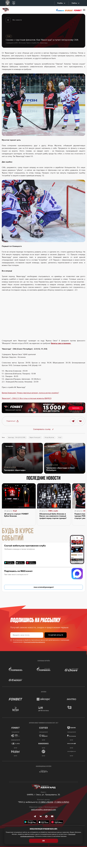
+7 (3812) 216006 (45, 802)
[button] (12, 421)
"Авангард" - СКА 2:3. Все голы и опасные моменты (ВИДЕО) (26, 398)
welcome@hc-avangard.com (43, 809)
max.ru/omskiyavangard (43, 587)
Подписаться (55, 635)
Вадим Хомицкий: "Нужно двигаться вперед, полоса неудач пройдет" (30, 393)
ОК (43, 841)
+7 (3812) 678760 (61, 802)
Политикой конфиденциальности (34, 642)
